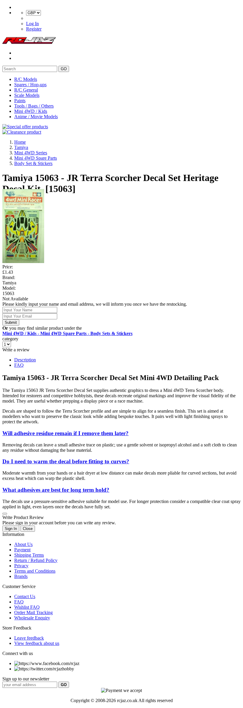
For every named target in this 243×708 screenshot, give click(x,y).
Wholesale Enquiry (32, 617)
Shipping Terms (29, 555)
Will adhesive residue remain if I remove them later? (65, 433)
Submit (11, 322)
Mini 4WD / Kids (30, 111)
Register (33, 28)
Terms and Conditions (34, 571)
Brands (21, 576)
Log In (32, 23)
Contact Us (24, 596)
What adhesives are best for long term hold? (55, 490)
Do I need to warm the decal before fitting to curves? (65, 461)
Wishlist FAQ (27, 607)
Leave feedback (29, 637)
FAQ (19, 365)
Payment (22, 549)
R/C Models (25, 79)
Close (28, 528)
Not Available (15, 298)
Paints (19, 100)
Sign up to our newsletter (25, 678)
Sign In (11, 528)
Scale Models (26, 95)
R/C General (26, 89)
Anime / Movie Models (36, 116)
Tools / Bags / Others (34, 105)
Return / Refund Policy (35, 560)
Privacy (21, 565)
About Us (23, 544)
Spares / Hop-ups (30, 84)
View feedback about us (36, 643)
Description (25, 359)
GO (64, 69)
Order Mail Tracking (33, 612)
